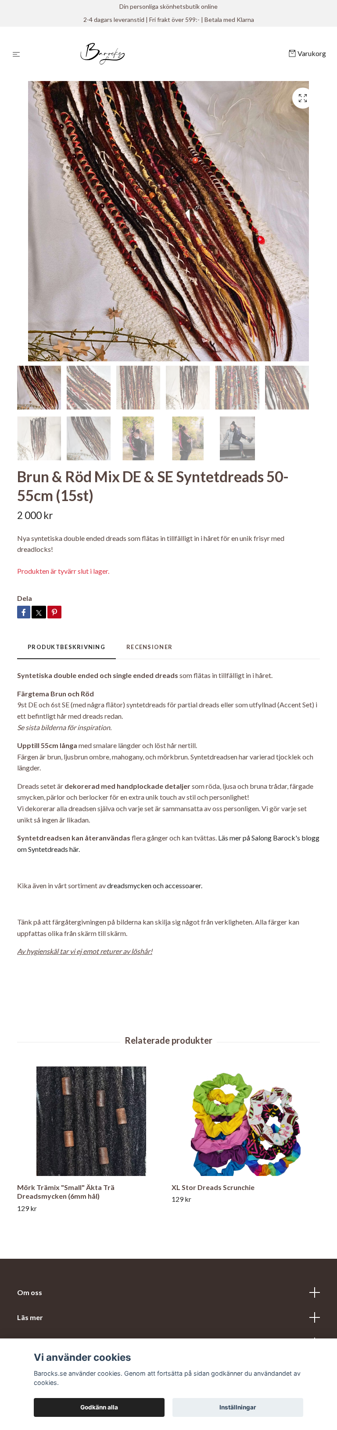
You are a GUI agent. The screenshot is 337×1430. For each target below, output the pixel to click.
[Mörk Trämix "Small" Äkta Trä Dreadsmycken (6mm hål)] (91, 1121)
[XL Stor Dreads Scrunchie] (245, 1121)
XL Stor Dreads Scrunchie (213, 1187)
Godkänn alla (99, 1407)
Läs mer (30, 1317)
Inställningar (237, 1407)
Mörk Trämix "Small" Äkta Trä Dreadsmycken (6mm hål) (66, 1191)
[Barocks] (156, 54)
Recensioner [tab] (149, 646)
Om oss (29, 1292)
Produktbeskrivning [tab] (66, 646)
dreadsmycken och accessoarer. (154, 885)
